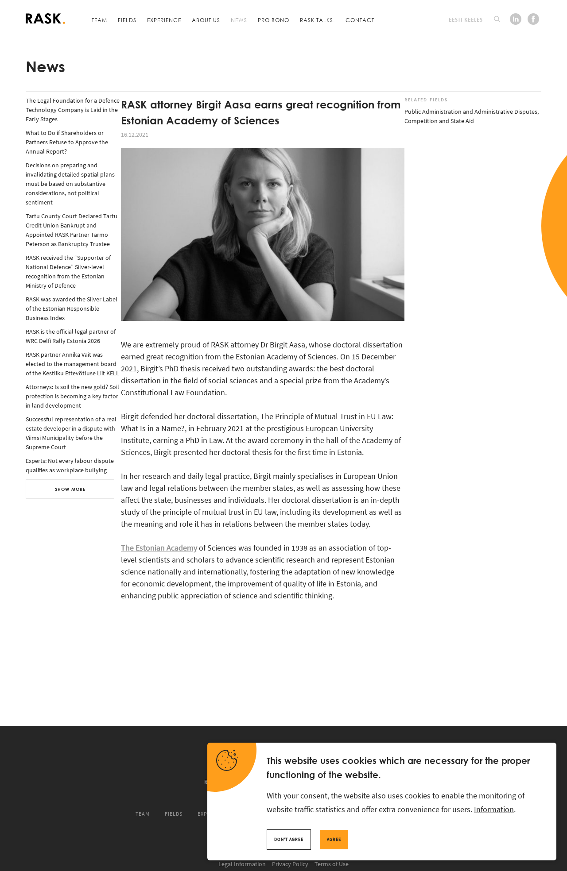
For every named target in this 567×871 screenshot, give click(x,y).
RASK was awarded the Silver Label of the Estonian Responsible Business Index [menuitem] (71, 308)
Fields (127, 20)
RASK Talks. (317, 20)
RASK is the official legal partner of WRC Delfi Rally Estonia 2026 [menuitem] (71, 336)
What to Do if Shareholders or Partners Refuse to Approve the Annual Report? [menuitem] (67, 142)
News (239, 20)
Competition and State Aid (439, 121)
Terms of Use (332, 864)
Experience (164, 20)
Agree (334, 839)
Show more (70, 489)
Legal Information (242, 864)
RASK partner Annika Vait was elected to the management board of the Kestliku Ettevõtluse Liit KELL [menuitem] (72, 364)
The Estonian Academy (159, 548)
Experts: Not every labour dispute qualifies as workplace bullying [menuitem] (70, 465)
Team (99, 20)
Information (494, 809)
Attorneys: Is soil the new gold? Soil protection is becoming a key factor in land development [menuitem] (72, 396)
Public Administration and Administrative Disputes (470, 112)
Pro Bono (273, 20)
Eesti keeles (466, 19)
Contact (360, 20)
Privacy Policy (290, 864)
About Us (206, 20)
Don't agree (288, 839)
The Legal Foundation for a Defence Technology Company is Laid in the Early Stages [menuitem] (73, 109)
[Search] (497, 19)
